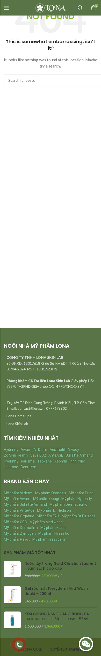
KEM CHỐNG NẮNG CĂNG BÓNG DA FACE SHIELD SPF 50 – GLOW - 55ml (57, 617)
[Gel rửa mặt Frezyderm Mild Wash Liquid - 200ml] (12, 594)
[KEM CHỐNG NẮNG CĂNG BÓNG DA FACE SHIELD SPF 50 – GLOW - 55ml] (12, 620)
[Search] (80, 8)
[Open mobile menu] (6, 8)
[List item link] (50, 416)
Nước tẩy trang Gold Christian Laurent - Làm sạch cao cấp (60, 566)
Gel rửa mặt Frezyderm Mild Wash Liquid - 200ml (56, 591)
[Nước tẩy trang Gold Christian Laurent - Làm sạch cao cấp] (12, 569)
